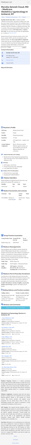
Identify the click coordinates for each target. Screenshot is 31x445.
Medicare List (6, 2)
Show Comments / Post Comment (15, 307)
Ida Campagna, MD (7, 356)
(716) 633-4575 (12, 33)
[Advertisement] (15, 108)
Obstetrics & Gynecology (11, 17)
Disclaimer (15, 439)
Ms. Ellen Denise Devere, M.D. (9, 367)
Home (3, 17)
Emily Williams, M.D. (7, 337)
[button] (14, 199)
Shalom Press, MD (6, 346)
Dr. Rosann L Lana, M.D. (8, 327)
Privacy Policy (15, 443)
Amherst (24, 17)
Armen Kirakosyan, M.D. (8, 318)
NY (20, 17)
